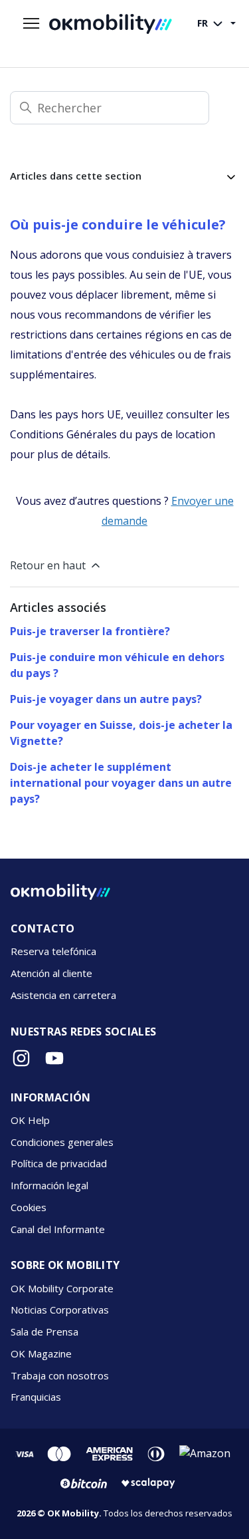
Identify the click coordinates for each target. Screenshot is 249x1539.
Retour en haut (48, 565)
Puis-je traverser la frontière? (90, 631)
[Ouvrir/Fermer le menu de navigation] (31, 24)
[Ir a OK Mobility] (60, 892)
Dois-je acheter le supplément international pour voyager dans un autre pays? (121, 783)
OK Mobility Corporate (62, 1288)
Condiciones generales (62, 1142)
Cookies (28, 1207)
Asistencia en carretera (63, 995)
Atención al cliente (51, 973)
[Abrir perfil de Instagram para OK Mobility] (21, 1058)
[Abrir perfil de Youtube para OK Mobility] (54, 1058)
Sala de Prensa (44, 1331)
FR (203, 23)
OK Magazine (41, 1353)
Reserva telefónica (53, 951)
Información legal (49, 1185)
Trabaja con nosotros (60, 1375)
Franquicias (36, 1396)
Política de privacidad (59, 1163)
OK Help (30, 1120)
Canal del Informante (58, 1229)
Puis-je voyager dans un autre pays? (106, 699)
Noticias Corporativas (60, 1309)
